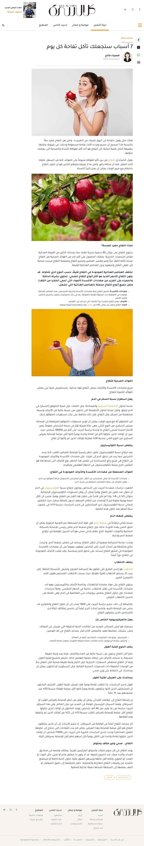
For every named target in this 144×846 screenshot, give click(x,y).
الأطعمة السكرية (108, 406)
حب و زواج (98, 828)
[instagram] (132, 10)
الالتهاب (128, 569)
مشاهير (58, 815)
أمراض (109, 777)
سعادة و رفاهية (95, 824)
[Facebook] (138, 40)
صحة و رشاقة (127, 38)
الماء (90, 305)
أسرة (100, 815)
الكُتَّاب (67, 840)
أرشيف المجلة (14, 12)
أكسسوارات (76, 824)
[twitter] (125, 10)
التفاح (111, 160)
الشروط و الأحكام (51, 840)
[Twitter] (138, 47)
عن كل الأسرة (117, 840)
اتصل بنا (78, 840)
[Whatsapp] (138, 55)
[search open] (4, 25)
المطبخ (43, 25)
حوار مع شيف (36, 820)
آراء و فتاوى (56, 824)
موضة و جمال (80, 25)
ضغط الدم (100, 523)
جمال (79, 820)
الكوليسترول (51, 488)
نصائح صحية (123, 777)
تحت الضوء (56, 820)
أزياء (80, 815)
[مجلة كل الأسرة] (126, 812)
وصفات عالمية (36, 815)
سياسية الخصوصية (29, 840)
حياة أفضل (100, 25)
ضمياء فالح (112, 55)
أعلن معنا (102, 840)
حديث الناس (60, 25)
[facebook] (139, 10)
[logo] (72, 10)
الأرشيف (90, 840)
